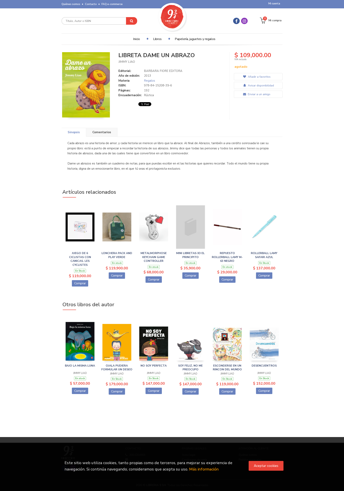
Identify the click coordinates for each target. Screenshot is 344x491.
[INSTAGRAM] (244, 21)
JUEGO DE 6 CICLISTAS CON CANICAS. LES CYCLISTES (80, 259)
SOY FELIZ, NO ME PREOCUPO (190, 368)
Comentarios (101, 132)
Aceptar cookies (266, 466)
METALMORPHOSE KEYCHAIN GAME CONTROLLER (154, 257)
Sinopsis (74, 132)
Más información (204, 469)
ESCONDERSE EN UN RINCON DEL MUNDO (227, 368)
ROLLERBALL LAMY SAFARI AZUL (264, 255)
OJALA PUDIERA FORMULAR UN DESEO (116, 368)
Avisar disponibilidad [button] (260, 85)
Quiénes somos (71, 4)
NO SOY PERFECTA (154, 366)
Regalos (149, 81)
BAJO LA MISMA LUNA (80, 366)
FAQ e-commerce (112, 4)
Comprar (80, 283)
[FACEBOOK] (236, 21)
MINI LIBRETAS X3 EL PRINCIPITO (190, 255)
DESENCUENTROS (264, 366)
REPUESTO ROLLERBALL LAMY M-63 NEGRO (227, 257)
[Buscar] (131, 21)
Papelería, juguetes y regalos (195, 39)
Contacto (91, 4)
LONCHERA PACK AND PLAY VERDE (117, 255)
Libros (157, 39)
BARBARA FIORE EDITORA (163, 71)
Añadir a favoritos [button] (259, 77)
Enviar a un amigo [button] (258, 94)
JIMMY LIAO (126, 62)
